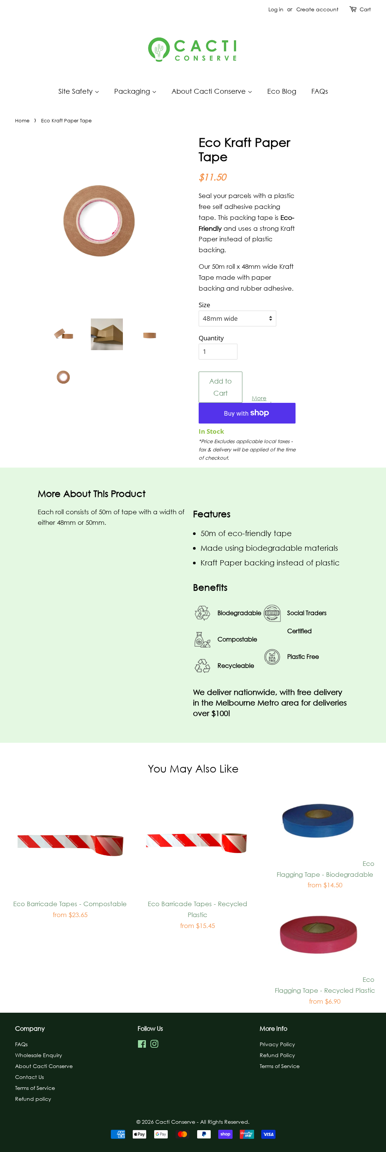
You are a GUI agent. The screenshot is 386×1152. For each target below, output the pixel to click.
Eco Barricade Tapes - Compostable (70, 913)
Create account (317, 9)
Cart (365, 9)
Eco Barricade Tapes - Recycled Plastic (197, 918)
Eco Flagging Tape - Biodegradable (325, 878)
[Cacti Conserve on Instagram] (154, 1045)
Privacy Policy (277, 1044)
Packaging (133, 91)
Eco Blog (281, 91)
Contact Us (29, 1076)
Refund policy (33, 1098)
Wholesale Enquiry (38, 1054)
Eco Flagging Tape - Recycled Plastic (325, 994)
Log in (275, 9)
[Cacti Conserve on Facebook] (142, 1045)
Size (204, 304)
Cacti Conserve (176, 1121)
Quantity (211, 338)
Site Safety (76, 91)
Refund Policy (277, 1054)
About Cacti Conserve (210, 91)
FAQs (319, 91)
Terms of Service (35, 1087)
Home (22, 120)
